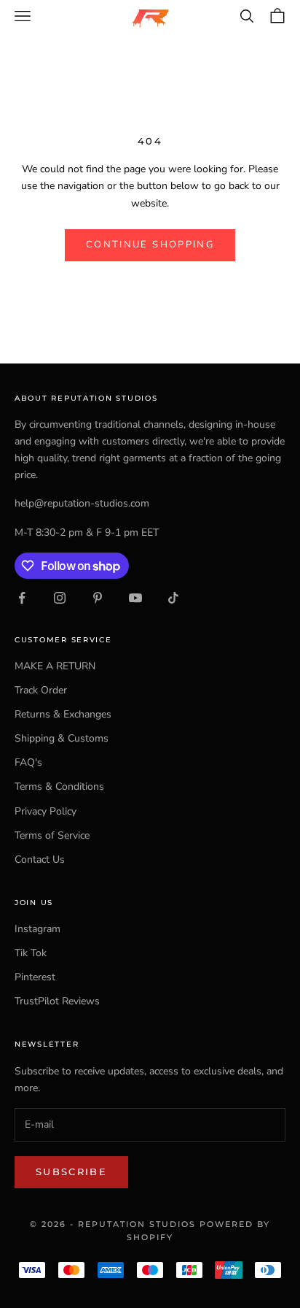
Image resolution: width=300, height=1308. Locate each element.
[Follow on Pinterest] (97, 597)
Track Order (41, 690)
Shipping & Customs (61, 738)
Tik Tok (31, 953)
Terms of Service (52, 835)
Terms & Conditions (59, 786)
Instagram (37, 929)
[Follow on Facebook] (22, 597)
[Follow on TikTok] (173, 597)
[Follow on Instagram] (59, 597)
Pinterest (35, 977)
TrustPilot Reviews (57, 1001)
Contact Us (40, 859)
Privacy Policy (45, 811)
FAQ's (28, 762)
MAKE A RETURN (55, 666)
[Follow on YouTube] (135, 597)
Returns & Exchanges (63, 714)
